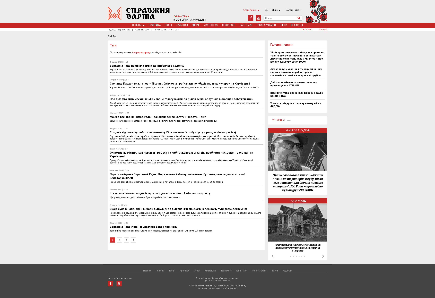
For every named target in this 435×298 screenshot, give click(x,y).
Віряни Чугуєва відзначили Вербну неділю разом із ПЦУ (296, 94)
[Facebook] (250, 18)
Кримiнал (182, 25)
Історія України (266, 25)
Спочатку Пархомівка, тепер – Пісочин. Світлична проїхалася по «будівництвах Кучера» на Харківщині (180, 83)
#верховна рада (141, 52)
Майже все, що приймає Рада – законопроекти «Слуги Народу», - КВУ (158, 117)
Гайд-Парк (246, 25)
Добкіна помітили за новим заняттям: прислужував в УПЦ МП (294, 84)
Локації (323, 29)
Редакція (297, 25)
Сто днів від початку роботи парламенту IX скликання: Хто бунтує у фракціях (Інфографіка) (173, 132)
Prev (272, 256)
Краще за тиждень (298, 130)
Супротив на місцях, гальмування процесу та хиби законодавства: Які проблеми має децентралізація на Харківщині (181, 154)
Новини (136, 25)
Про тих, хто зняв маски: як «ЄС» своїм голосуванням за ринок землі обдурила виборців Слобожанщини (181, 99)
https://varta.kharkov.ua (139, 13)
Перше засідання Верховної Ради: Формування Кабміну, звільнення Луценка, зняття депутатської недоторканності (177, 176)
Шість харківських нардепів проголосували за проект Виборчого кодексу (160, 193)
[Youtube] (258, 18)
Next (323, 256)
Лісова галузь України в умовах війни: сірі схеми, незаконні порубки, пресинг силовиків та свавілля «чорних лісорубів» (296, 72)
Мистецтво (211, 25)
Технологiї (229, 25)
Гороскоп (306, 29)
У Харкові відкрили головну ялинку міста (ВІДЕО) (295, 104)
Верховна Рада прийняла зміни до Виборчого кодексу (147, 66)
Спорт (195, 25)
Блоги (283, 25)
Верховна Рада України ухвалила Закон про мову (143, 227)
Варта (112, 36)
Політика (155, 25)
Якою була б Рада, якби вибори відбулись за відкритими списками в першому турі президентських (178, 209)
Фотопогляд (298, 200)
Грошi (168, 25)
